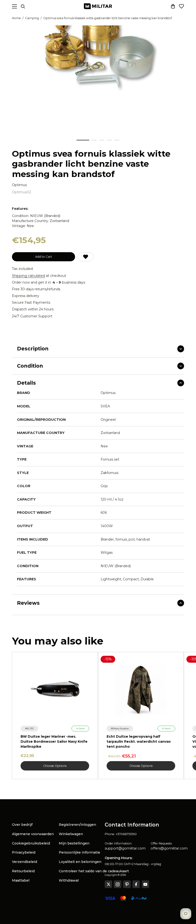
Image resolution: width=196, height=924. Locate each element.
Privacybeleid (23, 852)
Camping (32, 18)
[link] (29, 729)
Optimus (19, 185)
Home (16, 18)
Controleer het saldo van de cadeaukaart (94, 871)
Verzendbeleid (24, 862)
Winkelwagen (71, 834)
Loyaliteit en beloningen (80, 862)
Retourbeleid (23, 871)
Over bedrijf (22, 824)
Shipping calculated (28, 276)
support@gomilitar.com (125, 848)
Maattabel (20, 880)
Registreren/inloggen (77, 824)
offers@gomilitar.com (169, 848)
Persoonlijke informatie (79, 852)
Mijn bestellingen (74, 843)
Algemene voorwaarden (33, 834)
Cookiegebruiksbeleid (31, 843)
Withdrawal (69, 880)
